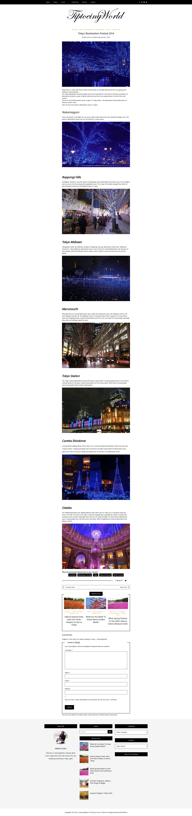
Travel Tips (75, 2)
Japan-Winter (88, 30)
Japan (81, 30)
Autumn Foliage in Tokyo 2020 (101, 793)
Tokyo (108, 30)
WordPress (123, 812)
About (48, 2)
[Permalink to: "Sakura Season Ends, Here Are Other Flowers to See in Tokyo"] (74, 603)
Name (67, 673)
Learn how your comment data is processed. (102, 715)
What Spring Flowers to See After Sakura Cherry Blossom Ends (118, 621)
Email (67, 681)
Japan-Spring (77, 612)
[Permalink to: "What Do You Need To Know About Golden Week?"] (96, 603)
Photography (100, 30)
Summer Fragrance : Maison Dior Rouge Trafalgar (100, 782)
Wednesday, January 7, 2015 (101, 37)
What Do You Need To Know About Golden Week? (96, 619)
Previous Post (70, 587)
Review (84, 2)
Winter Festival (118, 575)
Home (55, 2)
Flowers (67, 612)
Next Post (123, 587)
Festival (75, 30)
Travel (63, 2)
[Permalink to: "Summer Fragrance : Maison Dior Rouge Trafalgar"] (84, 783)
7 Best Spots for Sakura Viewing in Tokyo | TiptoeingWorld (87, 639)
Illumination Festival (84, 575)
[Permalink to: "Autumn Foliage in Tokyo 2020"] (84, 795)
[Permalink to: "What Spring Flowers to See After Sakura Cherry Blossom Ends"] (118, 603)
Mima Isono (87, 37)
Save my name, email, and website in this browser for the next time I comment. (91, 700)
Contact (93, 2)
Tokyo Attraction (105, 575)
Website (67, 689)
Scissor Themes (101, 812)
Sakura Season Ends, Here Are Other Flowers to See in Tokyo (74, 620)
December (72, 575)
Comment (69, 650)
